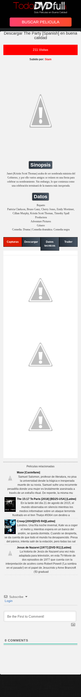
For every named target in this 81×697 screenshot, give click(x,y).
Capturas (13, 241)
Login (8, 601)
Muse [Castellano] (28, 472)
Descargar (31, 241)
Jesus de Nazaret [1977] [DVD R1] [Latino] (44, 547)
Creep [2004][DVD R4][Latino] (36, 521)
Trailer (68, 241)
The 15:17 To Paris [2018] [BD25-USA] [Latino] (46, 499)
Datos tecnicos (49, 243)
